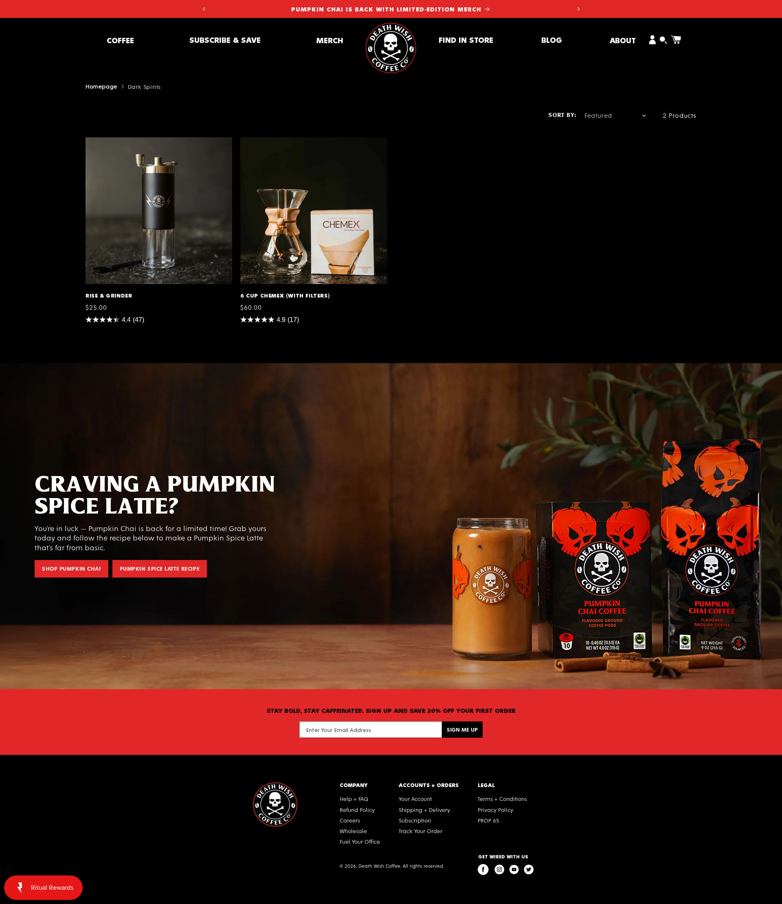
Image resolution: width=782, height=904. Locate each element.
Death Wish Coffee (379, 866)
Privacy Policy (495, 809)
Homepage (101, 86)
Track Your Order (420, 830)
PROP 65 (488, 820)
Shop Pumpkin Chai (71, 568)
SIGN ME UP (462, 729)
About (623, 40)
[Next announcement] (578, 9)
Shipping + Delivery (424, 809)
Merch (329, 40)
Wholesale (353, 830)
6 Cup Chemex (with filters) (283, 140)
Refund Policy (357, 809)
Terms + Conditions (502, 798)
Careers (350, 820)
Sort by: (562, 115)
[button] (120, 40)
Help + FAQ (354, 798)
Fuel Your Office (360, 841)
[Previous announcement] (204, 9)
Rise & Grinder (108, 140)
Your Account (415, 798)
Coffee (120, 40)
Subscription (415, 820)
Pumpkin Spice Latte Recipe (160, 568)
